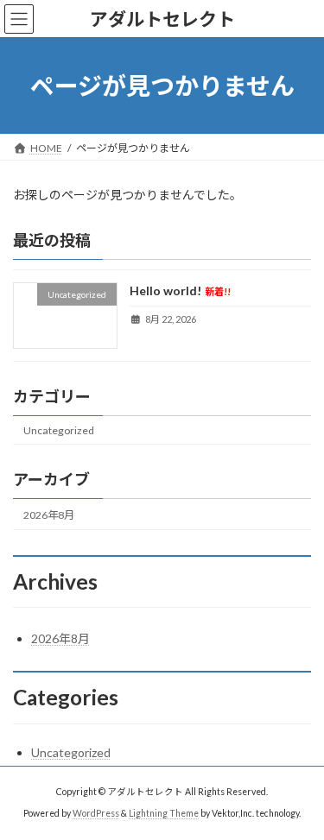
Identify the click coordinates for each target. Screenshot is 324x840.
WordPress (96, 813)
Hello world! (180, 291)
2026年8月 (48, 514)
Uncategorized (58, 430)
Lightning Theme (164, 813)
